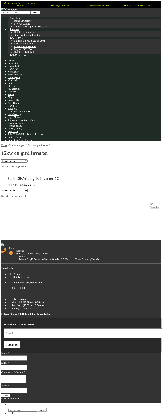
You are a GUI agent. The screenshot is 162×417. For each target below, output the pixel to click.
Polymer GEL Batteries (25, 49)
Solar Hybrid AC (22, 111)
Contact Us (13, 100)
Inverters (14, 29)
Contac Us (13, 131)
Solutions (12, 108)
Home (11, 60)
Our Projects (14, 77)
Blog (10, 97)
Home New (13, 68)
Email (5, 362)
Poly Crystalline (22, 23)
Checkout (12, 86)
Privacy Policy (15, 128)
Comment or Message (13, 372)
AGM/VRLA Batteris (25, 46)
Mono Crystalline (22, 20)
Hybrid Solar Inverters (25, 32)
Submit (6, 395)
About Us (12, 105)
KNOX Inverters (18, 55)
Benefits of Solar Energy (20, 140)
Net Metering (14, 114)
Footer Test (13, 66)
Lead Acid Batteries (24, 43)
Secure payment (16, 123)
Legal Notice (14, 117)
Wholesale (13, 80)
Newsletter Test (15, 74)
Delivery (12, 91)
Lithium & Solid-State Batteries (29, 40)
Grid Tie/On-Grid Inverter (27, 35)
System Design (15, 137)
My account (13, 88)
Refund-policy (15, 125)
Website (5, 385)
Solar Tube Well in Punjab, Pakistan (26, 134)
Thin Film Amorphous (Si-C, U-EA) (32, 26)
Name (5, 353)
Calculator (13, 63)
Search (35, 12)
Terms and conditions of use (22, 120)
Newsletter (13, 71)
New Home (13, 103)
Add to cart (30, 185)
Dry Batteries (16, 38)
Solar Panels (16, 18)
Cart (10, 83)
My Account (14, 404)
